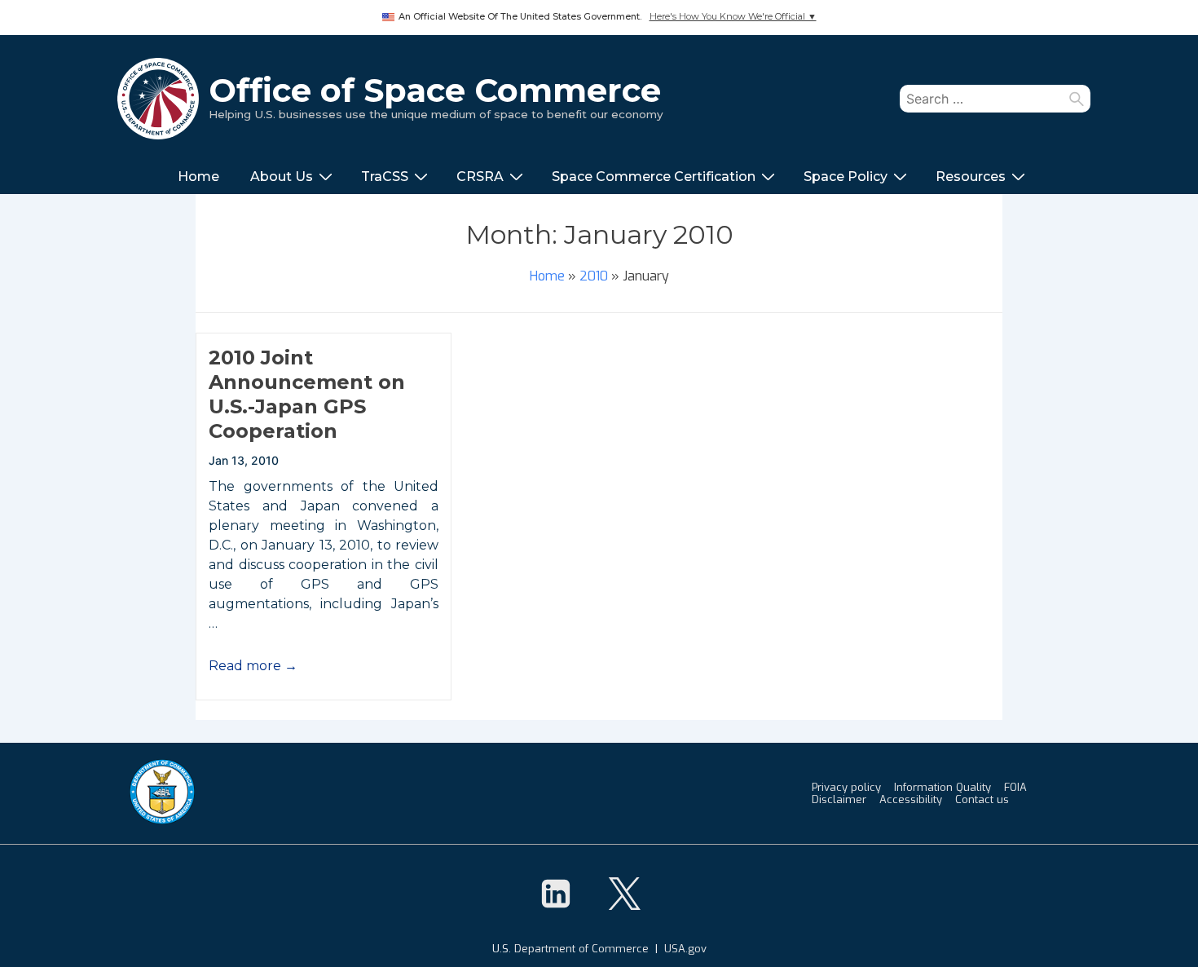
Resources (971, 176)
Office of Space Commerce (435, 90)
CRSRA (480, 176)
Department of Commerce (581, 949)
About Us (281, 176)
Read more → (253, 665)
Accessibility (910, 799)
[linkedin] (555, 893)
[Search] (1076, 98)
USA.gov (685, 949)
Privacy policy (846, 787)
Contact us (982, 799)
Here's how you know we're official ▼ (733, 16)
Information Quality (942, 787)
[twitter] (624, 893)
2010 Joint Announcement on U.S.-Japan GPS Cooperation (307, 394)
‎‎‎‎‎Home (198, 176)
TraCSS (384, 176)
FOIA (1015, 787)
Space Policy (845, 176)
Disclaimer (839, 799)
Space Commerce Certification (653, 176)
